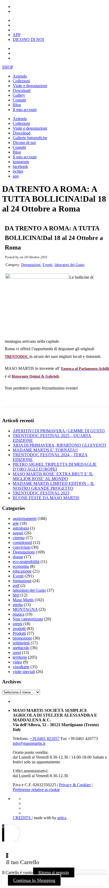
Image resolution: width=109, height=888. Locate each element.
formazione (22, 580)
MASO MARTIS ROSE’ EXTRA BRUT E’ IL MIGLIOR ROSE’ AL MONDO (53, 476)
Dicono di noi (24, 142)
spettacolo (21, 647)
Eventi (47, 265)
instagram (21, 161)
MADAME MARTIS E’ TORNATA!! (45, 450)
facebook (20, 166)
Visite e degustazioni (30, 85)
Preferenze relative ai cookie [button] (36, 789)
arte (16, 523)
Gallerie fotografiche (30, 138)
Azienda (20, 76)
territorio (20, 657)
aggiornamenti (25, 518)
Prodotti (19, 633)
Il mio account (25, 109)
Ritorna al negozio (53, 872)
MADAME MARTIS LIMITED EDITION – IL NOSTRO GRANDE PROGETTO (53, 485)
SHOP (7, 67)
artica (61, 817)
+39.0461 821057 (45, 738)
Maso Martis (23, 600)
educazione (22, 571)
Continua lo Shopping (34, 880)
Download (21, 90)
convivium (21, 547)
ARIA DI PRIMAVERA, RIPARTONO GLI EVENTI (59, 445)
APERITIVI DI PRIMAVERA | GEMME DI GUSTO (59, 431)
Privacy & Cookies (75, 785)
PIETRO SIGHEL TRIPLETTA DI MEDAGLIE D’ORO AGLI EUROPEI (55, 466)
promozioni (22, 638)
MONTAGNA (25, 609)
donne (18, 557)
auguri (18, 533)
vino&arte (21, 667)
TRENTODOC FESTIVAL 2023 (41, 493)
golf (16, 585)
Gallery (19, 95)
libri (16, 595)
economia (21, 566)
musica (18, 614)
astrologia (21, 528)
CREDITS (22, 817)
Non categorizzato (28, 619)
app (16, 176)
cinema (19, 537)
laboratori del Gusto (69, 265)
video (17, 662)
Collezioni (21, 81)
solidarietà (21, 643)
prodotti (19, 628)
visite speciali (24, 671)
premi (17, 623)
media (18, 604)
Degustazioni (30, 265)
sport (17, 652)
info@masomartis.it (29, 743)
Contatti (19, 100)
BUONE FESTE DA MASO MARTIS (46, 498)
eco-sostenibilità (26, 561)
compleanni (22, 542)
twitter (18, 171)
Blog (17, 105)
